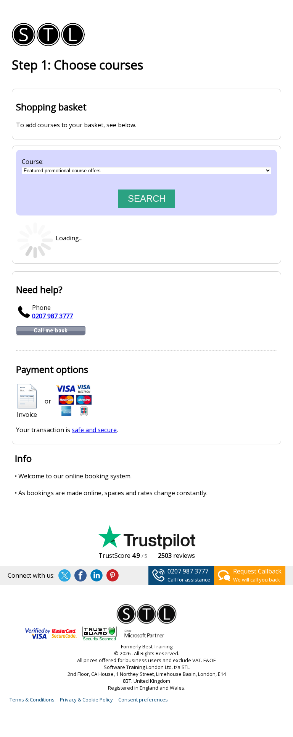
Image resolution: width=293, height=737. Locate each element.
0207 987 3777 (52, 316)
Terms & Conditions (32, 699)
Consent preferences (143, 699)
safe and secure (94, 430)
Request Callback (257, 571)
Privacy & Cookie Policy (86, 699)
